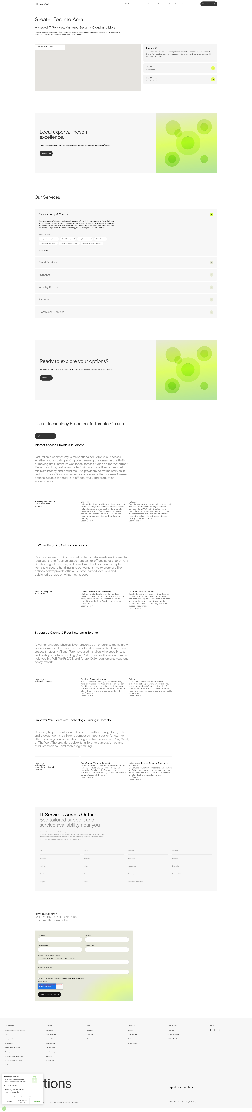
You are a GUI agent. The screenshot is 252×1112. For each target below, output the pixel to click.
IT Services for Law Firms (14, 1060)
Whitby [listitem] (86, 882)
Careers (185, 4)
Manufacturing (50, 1052)
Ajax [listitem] (41, 850)
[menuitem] (130, 4)
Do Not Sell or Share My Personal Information (63, 1102)
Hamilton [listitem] (175, 858)
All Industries (50, 1060)
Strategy (8, 1052)
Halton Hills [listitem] (131, 858)
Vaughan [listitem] (42, 882)
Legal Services (51, 1034)
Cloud (7, 1034)
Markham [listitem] (43, 866)
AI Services (9, 1043)
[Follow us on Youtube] (215, 1030)
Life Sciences (50, 1047)
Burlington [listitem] (175, 850)
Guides (130, 1039)
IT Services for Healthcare (14, 1056)
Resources (161, 4)
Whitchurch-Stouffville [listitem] (135, 882)
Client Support (207, 4)
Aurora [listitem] (86, 850)
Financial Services (52, 1039)
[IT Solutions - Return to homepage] (42, 4)
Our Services (130, 4)
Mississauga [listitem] (132, 866)
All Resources (132, 1043)
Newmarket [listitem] (175, 866)
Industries (141, 4)
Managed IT (9, 1039)
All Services (9, 1065)
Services (90, 1030)
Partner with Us (174, 4)
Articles (130, 1030)
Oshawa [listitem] (86, 874)
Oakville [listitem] (42, 874)
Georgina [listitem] (87, 858)
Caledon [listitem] (43, 858)
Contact (193, 4)
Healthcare (49, 1030)
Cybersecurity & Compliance (15, 1030)
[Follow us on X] (219, 1030)
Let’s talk (45, 153)
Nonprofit (49, 1056)
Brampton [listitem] (131, 850)
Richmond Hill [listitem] (176, 874)
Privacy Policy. (42, 982)
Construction (50, 1043)
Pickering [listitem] (131, 874)
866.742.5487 (173, 1039)
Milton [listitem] (86, 866)
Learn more (43, 250)
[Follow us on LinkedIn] (211, 1030)
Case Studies (132, 1034)
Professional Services (12, 1047)
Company (151, 4)
